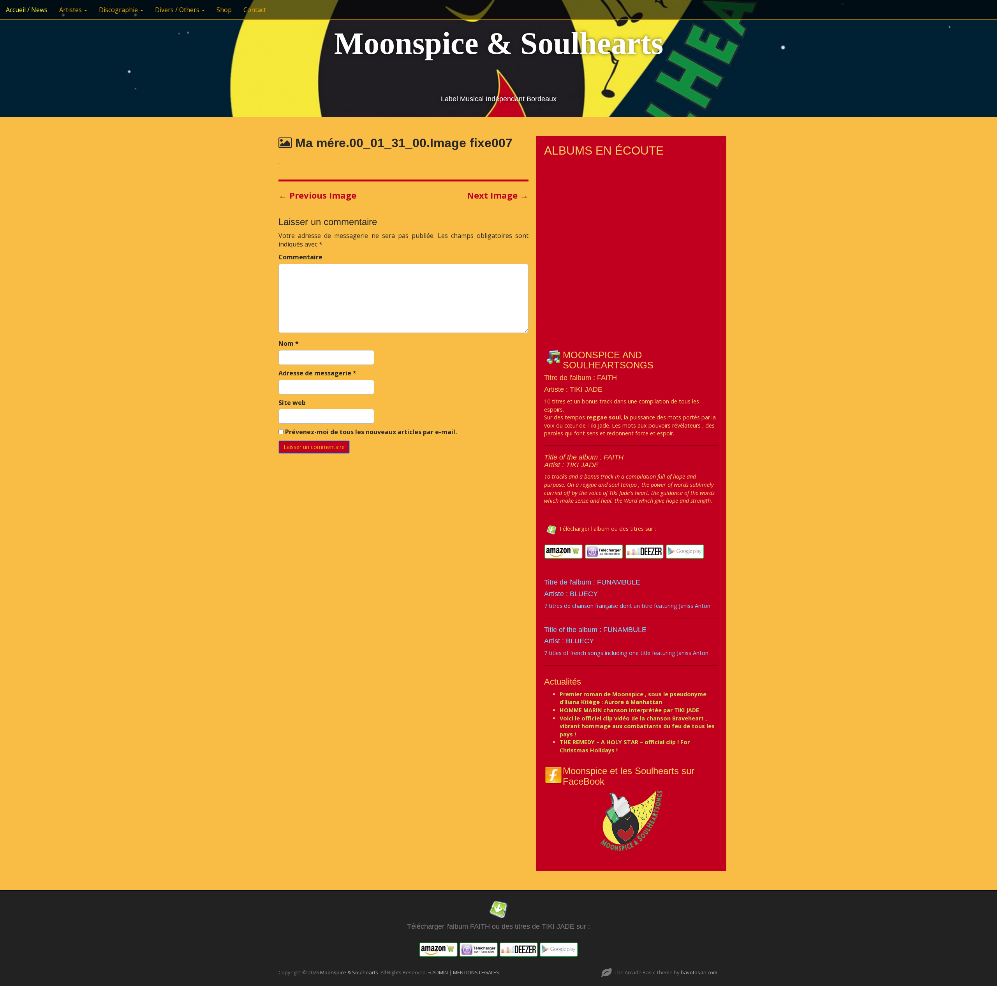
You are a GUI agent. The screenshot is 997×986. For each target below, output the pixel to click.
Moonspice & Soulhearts (498, 43)
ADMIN (440, 972)
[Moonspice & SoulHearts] (631, 820)
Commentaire (300, 257)
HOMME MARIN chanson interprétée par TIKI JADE (629, 710)
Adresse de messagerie (317, 373)
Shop (224, 9)
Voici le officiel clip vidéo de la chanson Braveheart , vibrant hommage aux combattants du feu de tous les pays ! (637, 726)
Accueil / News (27, 9)
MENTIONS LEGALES (476, 972)
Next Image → (497, 195)
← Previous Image (317, 195)
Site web (292, 402)
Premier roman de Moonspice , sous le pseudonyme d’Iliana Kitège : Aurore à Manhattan (633, 698)
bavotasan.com (699, 972)
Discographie (119, 9)
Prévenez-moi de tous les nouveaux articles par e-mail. (371, 432)
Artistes (71, 9)
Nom (288, 343)
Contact (254, 9)
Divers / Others (178, 9)
